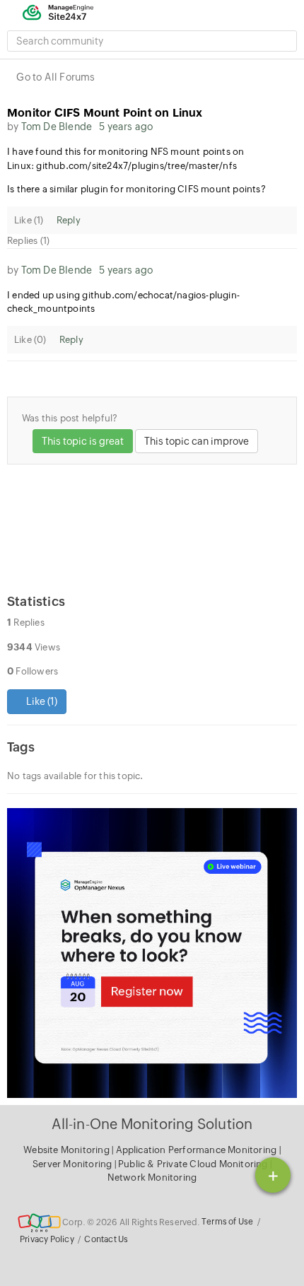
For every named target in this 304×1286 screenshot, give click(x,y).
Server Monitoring (74, 1164)
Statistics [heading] (36, 601)
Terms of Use (227, 1222)
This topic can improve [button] (196, 441)
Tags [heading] (21, 747)
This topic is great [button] (83, 441)
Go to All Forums (55, 77)
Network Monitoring (152, 1177)
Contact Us (106, 1239)
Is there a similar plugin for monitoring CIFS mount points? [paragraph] (136, 189)
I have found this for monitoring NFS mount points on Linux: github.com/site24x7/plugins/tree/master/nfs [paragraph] (125, 158)
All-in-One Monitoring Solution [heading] (152, 1124)
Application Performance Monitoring (197, 1150)
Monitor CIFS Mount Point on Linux (105, 112)
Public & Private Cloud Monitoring (194, 1164)
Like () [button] (40, 701)
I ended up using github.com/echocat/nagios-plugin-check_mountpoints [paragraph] (123, 302)
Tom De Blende (57, 126)
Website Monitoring (66, 1150)
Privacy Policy (47, 1239)
